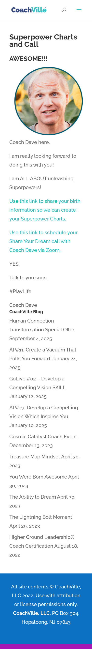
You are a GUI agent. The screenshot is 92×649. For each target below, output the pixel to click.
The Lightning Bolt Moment (40, 517)
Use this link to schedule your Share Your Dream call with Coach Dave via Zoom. (43, 241)
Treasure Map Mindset (34, 457)
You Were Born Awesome (38, 477)
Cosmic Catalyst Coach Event (43, 437)
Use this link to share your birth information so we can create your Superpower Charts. (44, 210)
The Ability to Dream (32, 497)
